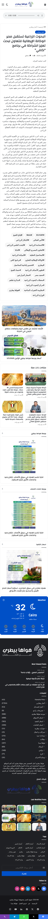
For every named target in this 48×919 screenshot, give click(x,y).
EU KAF (39, 235)
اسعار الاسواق (38, 718)
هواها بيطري (14, 290)
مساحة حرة (41, 736)
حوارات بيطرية (40, 728)
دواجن (41, 750)
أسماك (40, 747)
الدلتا (17, 250)
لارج (41, 754)
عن (29, 903)
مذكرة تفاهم (14, 280)
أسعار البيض (18, 844)
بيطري (40, 265)
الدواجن (43, 852)
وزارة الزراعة (38, 295)
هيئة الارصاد (10, 856)
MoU (29, 235)
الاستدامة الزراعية (36, 245)
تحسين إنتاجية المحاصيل (23, 265)
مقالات (42, 739)
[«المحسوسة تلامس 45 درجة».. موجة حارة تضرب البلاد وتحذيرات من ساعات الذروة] (12, 379)
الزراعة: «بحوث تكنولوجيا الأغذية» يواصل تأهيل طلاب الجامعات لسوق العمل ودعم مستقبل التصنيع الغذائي (36, 418)
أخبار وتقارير (33, 27)
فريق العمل (22, 903)
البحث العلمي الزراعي (15, 245)
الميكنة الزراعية (18, 255)
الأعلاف (20, 848)
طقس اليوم (41, 856)
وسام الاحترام (40, 757)
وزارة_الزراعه (41, 860)
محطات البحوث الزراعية (33, 280)
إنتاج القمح (17, 235)
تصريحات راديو (38, 710)
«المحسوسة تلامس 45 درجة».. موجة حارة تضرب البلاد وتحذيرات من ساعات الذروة (13, 390)
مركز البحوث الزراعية (34, 285)
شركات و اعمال (39, 732)
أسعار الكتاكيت (40, 848)
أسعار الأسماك (40, 844)
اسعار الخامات (38, 725)
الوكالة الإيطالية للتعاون (34, 260)
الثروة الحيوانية (10, 848)
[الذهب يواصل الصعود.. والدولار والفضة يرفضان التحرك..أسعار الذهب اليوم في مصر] (39, 818)
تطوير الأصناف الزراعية (34, 270)
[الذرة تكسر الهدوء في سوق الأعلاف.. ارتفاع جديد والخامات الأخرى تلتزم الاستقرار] (39, 809)
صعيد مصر (39, 275)
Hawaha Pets (40, 699)
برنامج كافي (15, 260)
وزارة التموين (30, 860)
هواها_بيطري (31, 856)
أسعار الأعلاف (29, 844)
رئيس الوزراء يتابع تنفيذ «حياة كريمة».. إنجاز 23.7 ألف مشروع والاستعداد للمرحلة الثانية (12, 417)
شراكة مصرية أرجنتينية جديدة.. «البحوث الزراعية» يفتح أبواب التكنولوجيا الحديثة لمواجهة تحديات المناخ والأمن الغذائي (36, 391)
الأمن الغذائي (38, 240)
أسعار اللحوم (29, 848)
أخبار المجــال (38, 707)
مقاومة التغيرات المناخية (33, 290)
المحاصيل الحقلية (36, 255)
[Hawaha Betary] (24, 4)
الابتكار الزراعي (22, 240)
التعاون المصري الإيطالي (33, 250)
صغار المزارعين (23, 275)
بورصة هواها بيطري (38, 714)
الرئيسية (41, 27)
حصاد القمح (15, 270)
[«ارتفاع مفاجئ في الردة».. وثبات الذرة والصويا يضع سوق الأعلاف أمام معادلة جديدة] (24, 827)
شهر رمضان (12, 852)
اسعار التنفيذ (39, 721)
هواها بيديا (41, 743)
